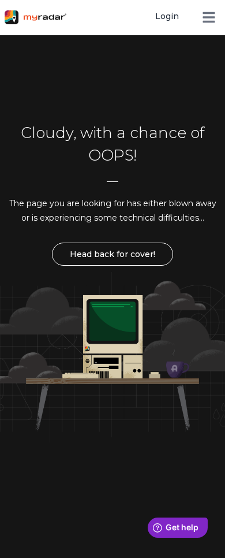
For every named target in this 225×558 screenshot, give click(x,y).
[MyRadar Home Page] (39, 17)
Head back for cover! (112, 254)
